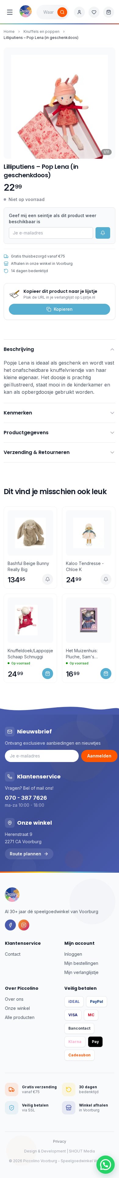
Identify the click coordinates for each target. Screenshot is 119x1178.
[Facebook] (10, 925)
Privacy (59, 1141)
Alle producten (19, 1017)
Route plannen (25, 853)
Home (9, 31)
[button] (105, 1164)
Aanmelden (99, 755)
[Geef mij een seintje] (47, 579)
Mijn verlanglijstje (81, 972)
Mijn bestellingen (81, 963)
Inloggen (73, 954)
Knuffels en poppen (41, 31)
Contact (12, 954)
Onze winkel (17, 1008)
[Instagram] (23, 925)
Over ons (14, 999)
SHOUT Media (82, 1151)
